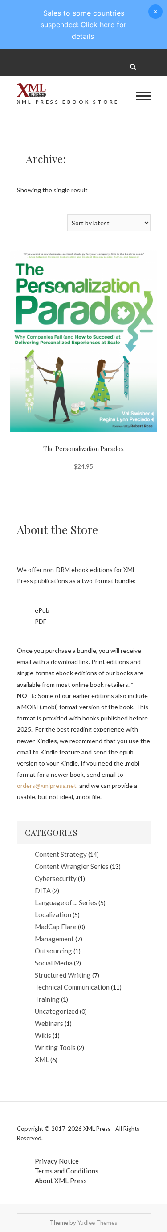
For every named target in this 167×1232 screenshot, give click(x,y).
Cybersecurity (56, 878)
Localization (53, 914)
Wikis (43, 1035)
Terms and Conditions (66, 1171)
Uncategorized (56, 1011)
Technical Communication (72, 987)
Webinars (49, 1023)
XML (42, 1059)
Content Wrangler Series (72, 866)
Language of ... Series (66, 902)
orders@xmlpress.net (47, 785)
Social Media (54, 963)
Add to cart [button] (66, 320)
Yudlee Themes (97, 1222)
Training (47, 999)
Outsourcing (53, 951)
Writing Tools (55, 1047)
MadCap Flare (56, 927)
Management (54, 939)
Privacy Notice (57, 1161)
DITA (43, 890)
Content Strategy (61, 854)
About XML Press (61, 1181)
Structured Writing (63, 975)
